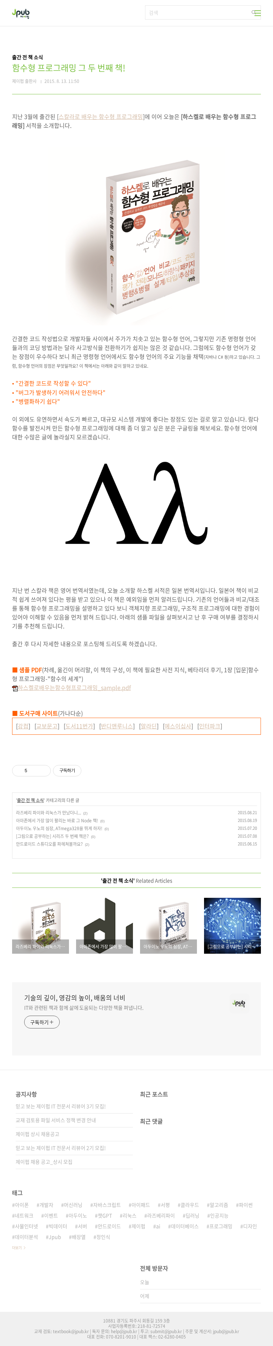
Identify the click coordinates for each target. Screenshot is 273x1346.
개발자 (46, 1204)
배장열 (79, 1236)
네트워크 (24, 1215)
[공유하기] (34, 770)
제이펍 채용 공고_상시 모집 (44, 1161)
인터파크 (209, 726)
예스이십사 (178, 726)
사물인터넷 (26, 1226)
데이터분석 (26, 1236)
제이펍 (138, 1226)
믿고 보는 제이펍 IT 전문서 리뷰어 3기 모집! (61, 1106)
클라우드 (190, 1204)
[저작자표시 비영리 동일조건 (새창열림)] (91, 771)
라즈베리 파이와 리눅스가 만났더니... (48, 813)
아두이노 (78, 1215)
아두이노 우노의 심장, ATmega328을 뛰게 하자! (59, 828)
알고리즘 (219, 1204)
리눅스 (129, 1215)
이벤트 (51, 1215)
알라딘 (149, 726)
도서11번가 (79, 726)
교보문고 (47, 726)
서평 (165, 1204)
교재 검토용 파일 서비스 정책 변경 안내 (56, 1120)
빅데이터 (58, 1226)
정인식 (103, 1236)
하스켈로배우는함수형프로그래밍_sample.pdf (74, 687)
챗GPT (105, 1215)
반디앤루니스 (117, 726)
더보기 (17, 1247)
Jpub (55, 1236)
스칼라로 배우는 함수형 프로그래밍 (101, 116)
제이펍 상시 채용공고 (37, 1133)
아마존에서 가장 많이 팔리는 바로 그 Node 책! (57, 820)
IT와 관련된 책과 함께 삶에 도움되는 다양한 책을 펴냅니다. (84, 1007)
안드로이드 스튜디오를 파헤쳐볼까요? (49, 844)
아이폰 (22, 1204)
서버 (82, 1226)
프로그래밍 (220, 1226)
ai (158, 1226)
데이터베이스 (185, 1226)
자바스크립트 (107, 1204)
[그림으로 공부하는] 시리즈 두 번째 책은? (52, 836)
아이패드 (141, 1204)
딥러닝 (192, 1215)
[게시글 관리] (42, 770)
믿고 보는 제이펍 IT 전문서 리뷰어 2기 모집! (61, 1147)
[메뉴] (257, 13)
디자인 (250, 1226)
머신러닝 (73, 1204)
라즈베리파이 (161, 1215)
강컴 (23, 726)
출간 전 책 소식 (30, 800)
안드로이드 (109, 1226)
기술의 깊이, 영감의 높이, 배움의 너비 (74, 998)
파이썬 (246, 1204)
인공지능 (219, 1215)
